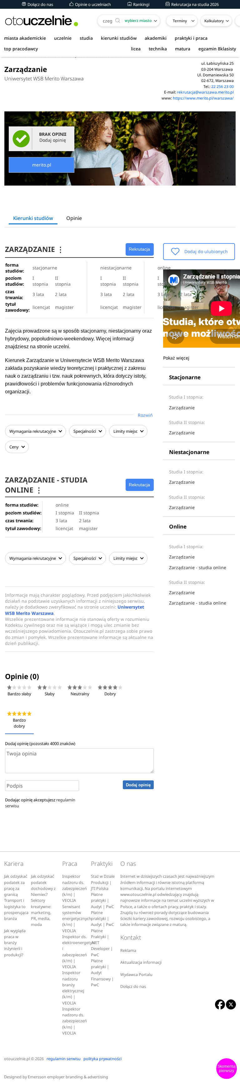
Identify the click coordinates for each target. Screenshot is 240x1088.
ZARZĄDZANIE (34, 249)
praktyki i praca (191, 38)
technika (158, 49)
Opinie (74, 218)
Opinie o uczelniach (92, 4)
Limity (125, 431)
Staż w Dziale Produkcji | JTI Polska (103, 882)
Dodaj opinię (138, 785)
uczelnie (63, 38)
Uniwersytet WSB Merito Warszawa (44, 78)
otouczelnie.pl (17, 1058)
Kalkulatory (214, 20)
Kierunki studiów (33, 218)
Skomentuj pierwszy (227, 1068)
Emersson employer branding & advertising (68, 1077)
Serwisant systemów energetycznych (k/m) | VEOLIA (76, 918)
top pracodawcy (21, 49)
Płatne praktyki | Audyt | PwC (102, 900)
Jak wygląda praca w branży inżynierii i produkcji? (15, 943)
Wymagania (32, 431)
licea (136, 49)
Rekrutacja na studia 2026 (194, 4)
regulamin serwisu (64, 1058)
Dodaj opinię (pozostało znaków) (40, 743)
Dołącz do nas (40, 4)
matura (182, 49)
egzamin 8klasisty (217, 49)
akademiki (156, 38)
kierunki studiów (119, 38)
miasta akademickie (25, 38)
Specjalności (85, 431)
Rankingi (140, 4)
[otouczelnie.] (41, 21)
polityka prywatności (102, 1058)
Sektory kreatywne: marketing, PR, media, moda (41, 912)
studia (86, 38)
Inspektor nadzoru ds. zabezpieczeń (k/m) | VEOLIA (74, 888)
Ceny (14, 447)
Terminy (180, 20)
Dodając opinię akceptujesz (40, 803)
